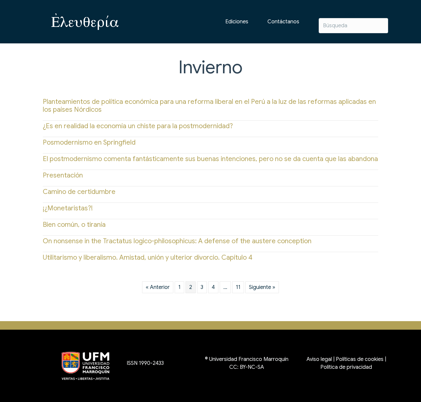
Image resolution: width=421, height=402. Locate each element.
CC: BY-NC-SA (246, 367)
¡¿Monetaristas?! (68, 208)
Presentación (63, 175)
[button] (283, 22)
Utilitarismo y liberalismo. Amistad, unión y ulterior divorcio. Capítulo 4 (147, 257)
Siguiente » (262, 287)
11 (238, 287)
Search (353, 14)
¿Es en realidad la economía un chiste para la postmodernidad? (138, 126)
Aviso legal (319, 359)
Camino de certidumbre (79, 192)
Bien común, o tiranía (74, 225)
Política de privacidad (346, 367)
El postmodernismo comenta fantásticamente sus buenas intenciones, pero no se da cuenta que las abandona (210, 159)
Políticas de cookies (360, 359)
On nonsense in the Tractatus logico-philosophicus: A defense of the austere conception (177, 241)
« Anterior (158, 287)
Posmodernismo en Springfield (89, 142)
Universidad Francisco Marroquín (248, 359)
